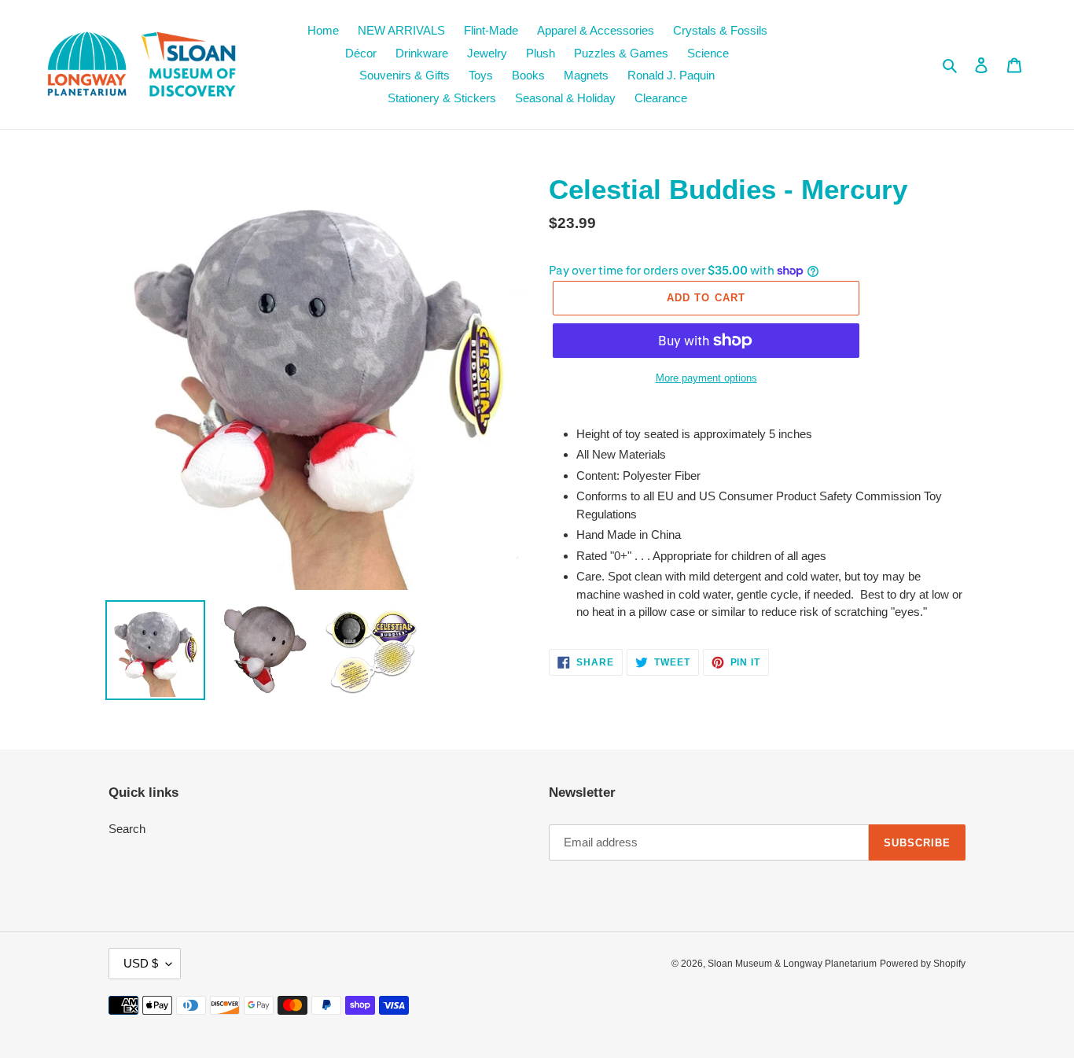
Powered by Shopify (922, 963)
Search (127, 828)
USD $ (140, 963)
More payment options (706, 378)
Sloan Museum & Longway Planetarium (792, 963)
